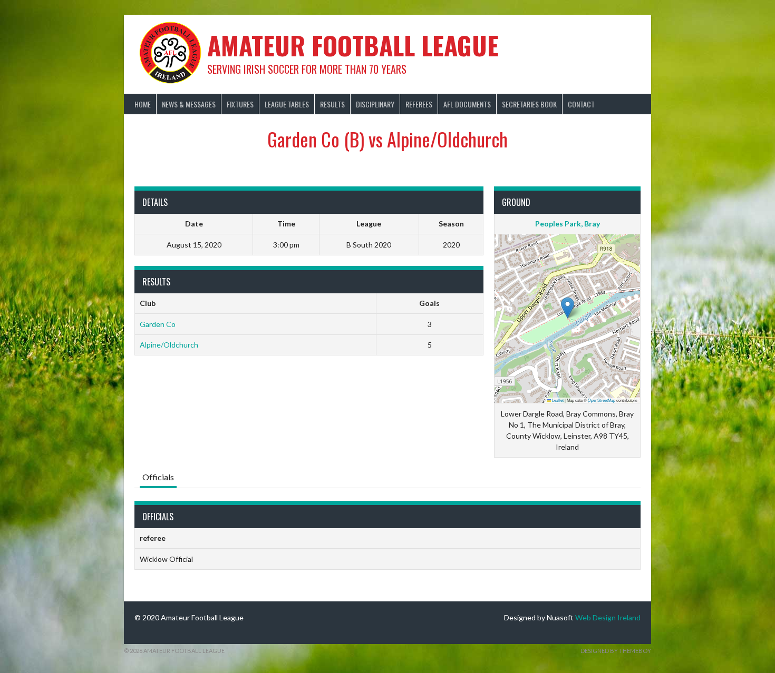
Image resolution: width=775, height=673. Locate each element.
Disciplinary (375, 104)
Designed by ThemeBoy (615, 650)
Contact (581, 104)
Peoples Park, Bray (567, 223)
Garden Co (158, 324)
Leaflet (557, 400)
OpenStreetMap (601, 400)
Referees (418, 104)
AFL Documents (467, 104)
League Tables (287, 104)
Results (332, 104)
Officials (158, 477)
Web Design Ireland (608, 617)
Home (142, 104)
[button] (567, 308)
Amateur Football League (353, 45)
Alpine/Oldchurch (169, 344)
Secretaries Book (529, 104)
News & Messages (189, 104)
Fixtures (240, 104)
